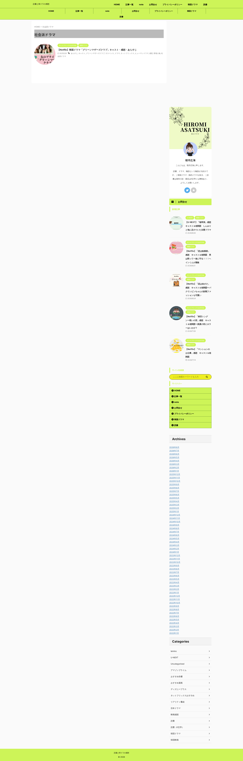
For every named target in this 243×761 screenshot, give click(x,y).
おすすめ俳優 (177, 676)
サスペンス (109, 53)
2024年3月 (174, 545)
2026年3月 (174, 464)
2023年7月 (174, 572)
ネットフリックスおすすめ (182, 695)
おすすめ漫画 (177, 683)
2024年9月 (174, 525)
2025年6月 (174, 494)
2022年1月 (174, 633)
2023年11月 (174, 559)
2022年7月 (174, 613)
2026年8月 (174, 447)
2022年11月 (174, 599)
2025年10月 (174, 481)
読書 (205, 4)
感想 (151, 53)
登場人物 (157, 53)
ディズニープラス (178, 689)
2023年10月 (174, 562)
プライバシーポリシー (172, 4)
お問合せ (153, 4)
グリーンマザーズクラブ (95, 53)
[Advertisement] (190, 63)
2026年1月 (174, 471)
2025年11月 (174, 477)
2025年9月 (174, 484)
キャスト (81, 53)
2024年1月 (174, 552)
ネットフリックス (127, 53)
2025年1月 (174, 511)
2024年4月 (174, 542)
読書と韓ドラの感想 (121, 753)
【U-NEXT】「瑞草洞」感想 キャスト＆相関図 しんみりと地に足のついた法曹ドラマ (199, 226)
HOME (117, 4)
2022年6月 (174, 616)
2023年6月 (174, 575)
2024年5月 (174, 538)
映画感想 (175, 714)
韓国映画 (175, 740)
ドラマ (117, 53)
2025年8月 (174, 488)
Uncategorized (177, 664)
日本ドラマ (176, 708)
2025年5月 (174, 498)
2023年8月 (174, 569)
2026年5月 (174, 457)
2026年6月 (174, 454)
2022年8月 (174, 609)
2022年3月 (174, 626)
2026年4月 (174, 461)
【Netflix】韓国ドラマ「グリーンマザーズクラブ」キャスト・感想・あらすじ (97, 49)
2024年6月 (174, 535)
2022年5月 (174, 619)
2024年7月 (174, 532)
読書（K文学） (177, 727)
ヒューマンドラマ (141, 53)
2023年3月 (174, 586)
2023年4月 (174, 582)
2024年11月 (174, 518)
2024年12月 (174, 515)
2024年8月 (174, 528)
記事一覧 (129, 4)
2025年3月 (174, 504)
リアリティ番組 (177, 702)
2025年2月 (174, 508)
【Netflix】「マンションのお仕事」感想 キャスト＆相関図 (198, 353)
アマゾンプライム (178, 670)
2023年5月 (174, 579)
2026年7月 (174, 450)
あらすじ (74, 53)
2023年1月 (174, 592)
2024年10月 (174, 521)
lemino (174, 651)
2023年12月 (174, 555)
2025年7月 (174, 491)
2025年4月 (174, 501)
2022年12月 (174, 596)
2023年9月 (174, 565)
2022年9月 (174, 606)
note (141, 4)
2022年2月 (174, 630)
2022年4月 (174, 623)
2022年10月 (174, 602)
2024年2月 (174, 548)
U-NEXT (174, 657)
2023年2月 (174, 589)
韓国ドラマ (193, 4)
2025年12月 (174, 474)
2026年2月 (174, 467)
